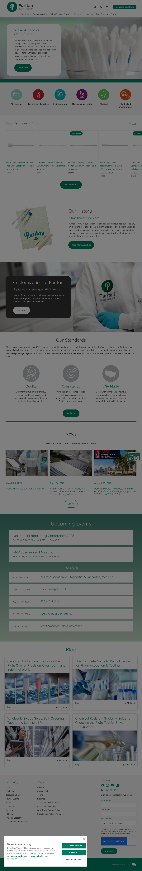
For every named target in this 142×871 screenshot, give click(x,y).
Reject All (73, 852)
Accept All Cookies (73, 845)
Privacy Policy (35, 856)
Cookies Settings (73, 859)
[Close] (84, 839)
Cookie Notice (17, 856)
